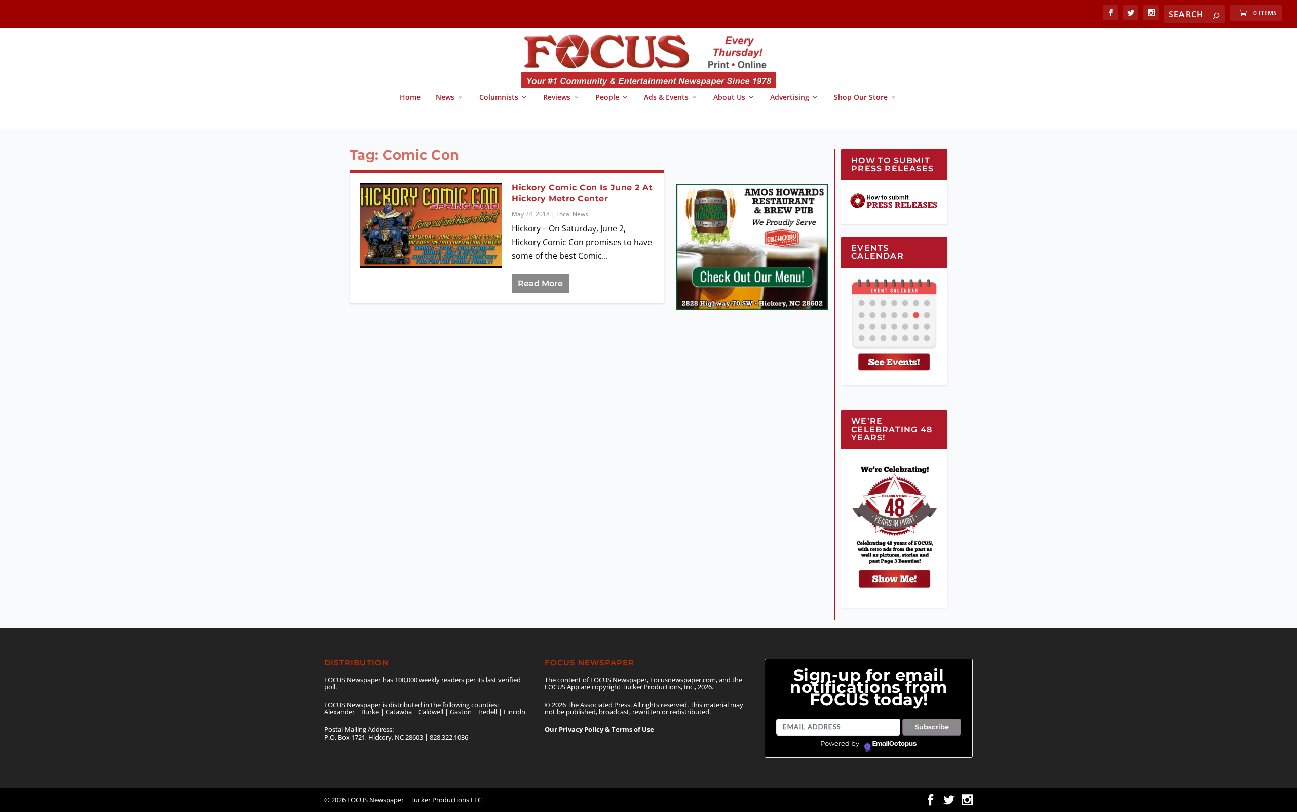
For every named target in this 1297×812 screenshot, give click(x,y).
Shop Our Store (861, 97)
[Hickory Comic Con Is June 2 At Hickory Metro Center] (431, 225)
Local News (572, 214)
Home (410, 97)
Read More (540, 283)
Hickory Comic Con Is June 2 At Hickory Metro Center (582, 193)
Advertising (789, 97)
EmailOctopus (894, 744)
